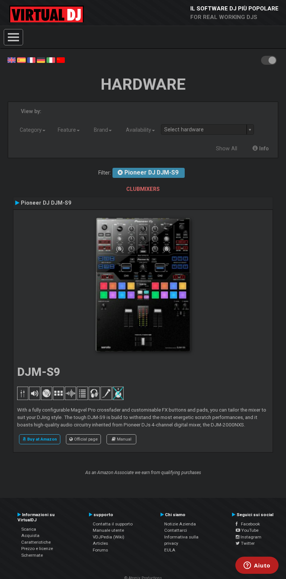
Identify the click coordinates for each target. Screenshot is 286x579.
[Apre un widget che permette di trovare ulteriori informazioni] (257, 566)
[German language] (41, 60)
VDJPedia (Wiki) (108, 537)
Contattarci (175, 530)
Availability (138, 130)
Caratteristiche (36, 542)
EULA (169, 550)
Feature (67, 130)
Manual (123, 439)
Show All (226, 148)
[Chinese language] (61, 60)
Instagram (250, 537)
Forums (100, 550)
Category (31, 130)
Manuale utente (108, 530)
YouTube (249, 530)
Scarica (28, 529)
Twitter (247, 543)
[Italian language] (51, 60)
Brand (101, 130)
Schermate (32, 555)
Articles (100, 543)
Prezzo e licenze (37, 548)
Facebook (249, 524)
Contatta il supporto (113, 524)
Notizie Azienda (180, 524)
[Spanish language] (21, 60)
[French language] (31, 60)
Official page (85, 439)
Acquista (30, 535)
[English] (11, 60)
